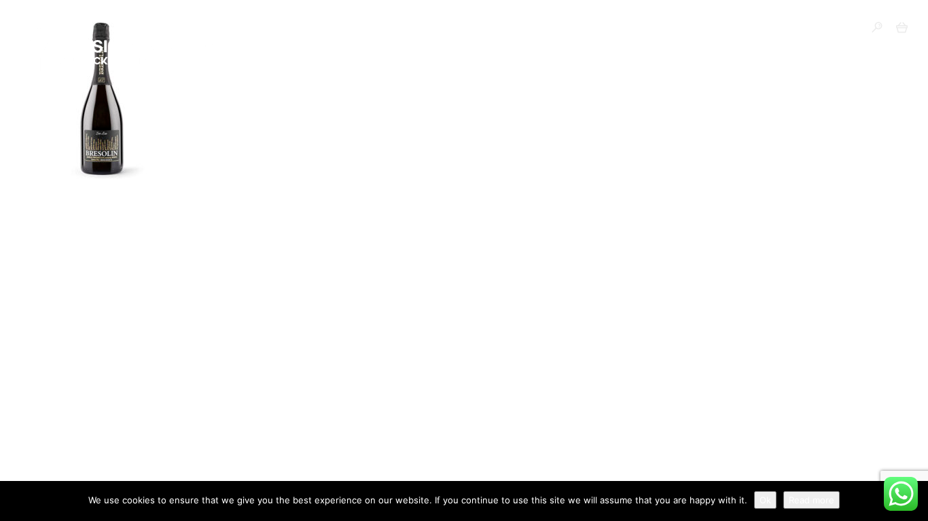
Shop (307, 29)
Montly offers (390, 29)
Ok (765, 500)
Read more (811, 500)
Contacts (663, 29)
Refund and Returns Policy (533, 29)
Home (252, 29)
